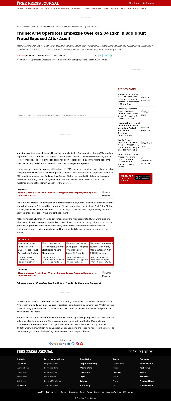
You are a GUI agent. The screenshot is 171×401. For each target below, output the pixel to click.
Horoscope (85, 372)
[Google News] (57, 343)
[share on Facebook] (95, 55)
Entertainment (61, 9)
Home (20, 9)
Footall (116, 368)
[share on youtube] (151, 351)
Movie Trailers (50, 376)
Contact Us (99, 392)
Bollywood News (51, 363)
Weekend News (147, 381)
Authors (131, 392)
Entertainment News (54, 359)
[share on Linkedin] (106, 55)
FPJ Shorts (46, 9)
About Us (40, 392)
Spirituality (85, 385)
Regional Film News (52, 381)
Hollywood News (51, 368)
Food (115, 385)
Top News (144, 359)
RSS (124, 392)
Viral (123, 9)
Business (76, 9)
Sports (114, 9)
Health (115, 376)
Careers (63, 392)
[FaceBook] (68, 343)
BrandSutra (85, 359)
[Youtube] (81, 343)
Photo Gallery (146, 363)
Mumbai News (32, 9)
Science (83, 381)
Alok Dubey (21, 55)
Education (133, 9)
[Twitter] (72, 343)
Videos (143, 372)
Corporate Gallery (88, 363)
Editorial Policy (52, 392)
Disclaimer (73, 392)
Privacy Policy (86, 392)
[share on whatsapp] (111, 55)
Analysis (21, 359)
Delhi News (21, 381)
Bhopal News (22, 376)
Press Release (146, 385)
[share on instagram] (146, 351)
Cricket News (118, 363)
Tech (143, 9)
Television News (51, 385)
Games (86, 9)
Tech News (145, 368)
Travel (115, 381)
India (106, 9)
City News (21, 363)
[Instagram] (77, 343)
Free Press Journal (38, 3)
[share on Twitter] (101, 55)
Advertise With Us (113, 392)
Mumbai (26, 27)
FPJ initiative (86, 368)
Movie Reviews (50, 372)
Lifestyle (117, 372)
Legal (82, 376)
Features (96, 9)
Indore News (22, 372)
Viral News (144, 376)
